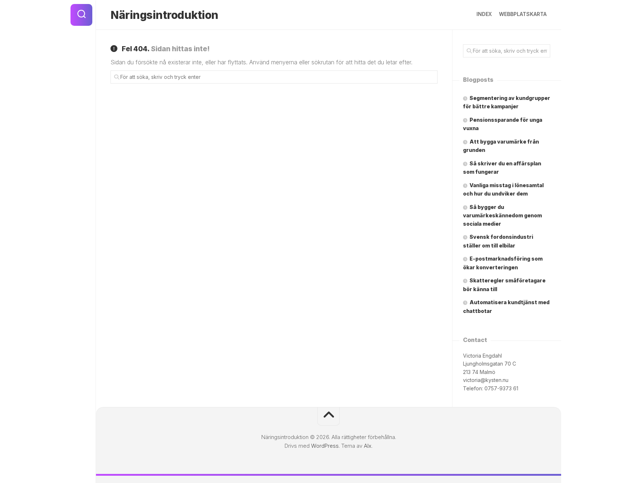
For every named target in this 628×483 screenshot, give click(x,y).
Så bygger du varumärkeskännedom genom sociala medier (502, 215)
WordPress (325, 445)
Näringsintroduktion (164, 14)
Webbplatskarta (523, 14)
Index (484, 14)
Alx (367, 445)
